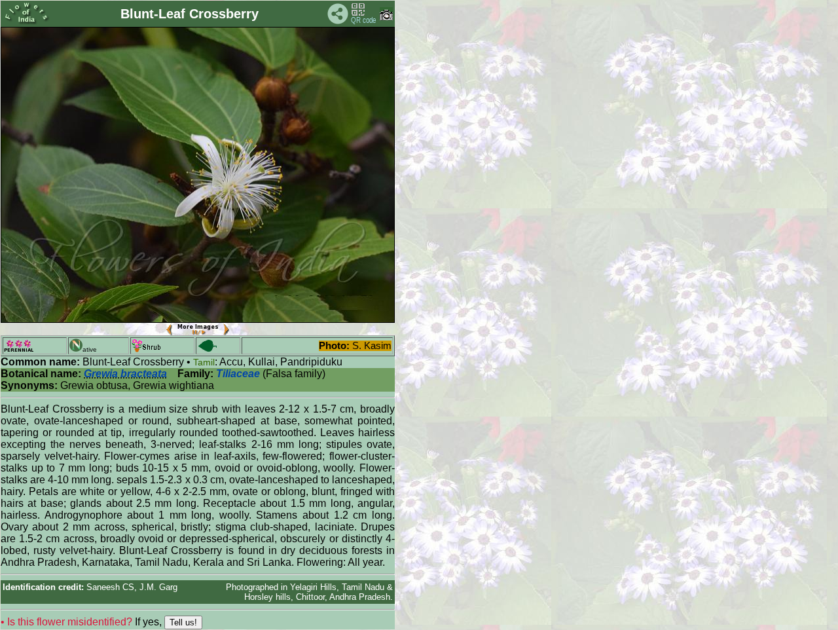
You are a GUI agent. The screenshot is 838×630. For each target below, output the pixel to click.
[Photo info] (386, 17)
